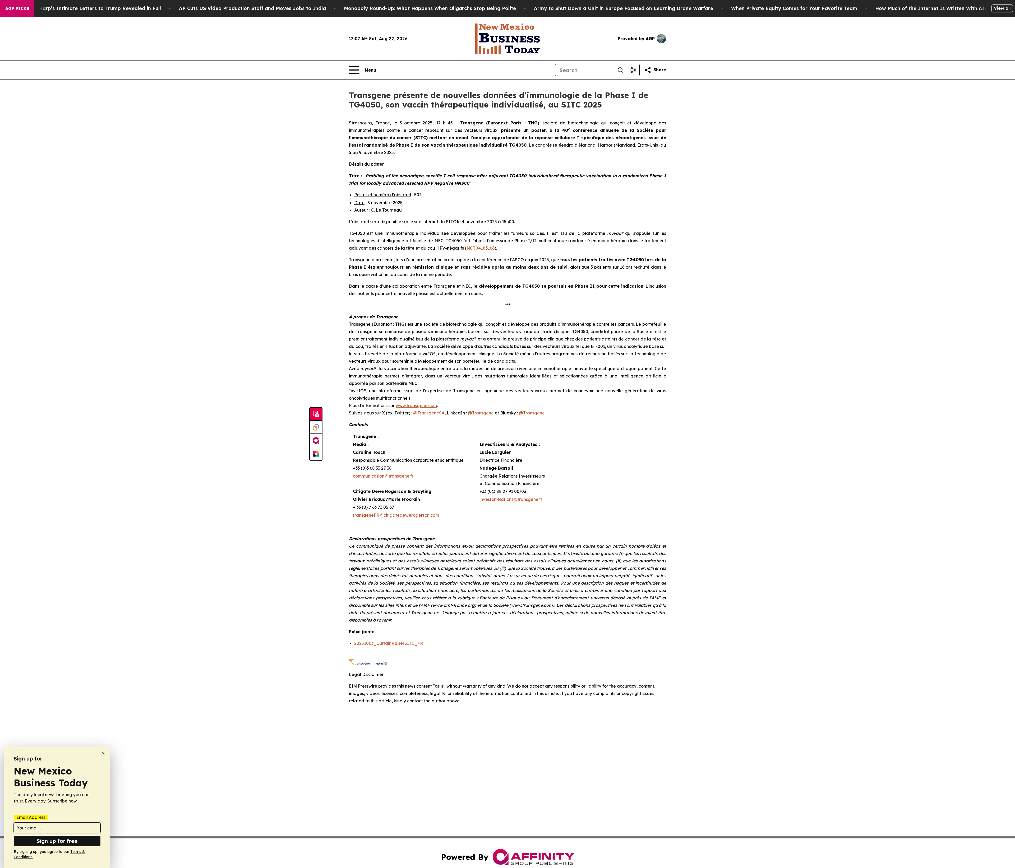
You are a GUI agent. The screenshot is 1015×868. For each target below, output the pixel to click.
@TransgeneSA (429, 413)
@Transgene (481, 413)
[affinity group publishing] (316, 440)
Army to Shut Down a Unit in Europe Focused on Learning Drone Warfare (623, 8)
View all (1002, 8)
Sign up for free (57, 841)
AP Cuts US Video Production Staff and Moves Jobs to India (252, 8)
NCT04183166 (481, 248)
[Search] (620, 70)
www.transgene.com (416, 405)
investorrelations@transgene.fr (510, 499)
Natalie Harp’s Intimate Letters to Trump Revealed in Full (90, 8)
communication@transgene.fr (383, 476)
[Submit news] (316, 414)
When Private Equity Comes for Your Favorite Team (794, 8)
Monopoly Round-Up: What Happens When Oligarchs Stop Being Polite (430, 8)
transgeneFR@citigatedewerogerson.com (396, 515)
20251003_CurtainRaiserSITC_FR (388, 643)
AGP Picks (17, 8)
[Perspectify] (316, 427)
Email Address (30, 817)
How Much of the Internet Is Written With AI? (931, 8)
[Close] (103, 753)
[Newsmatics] (316, 453)
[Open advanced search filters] (633, 70)
